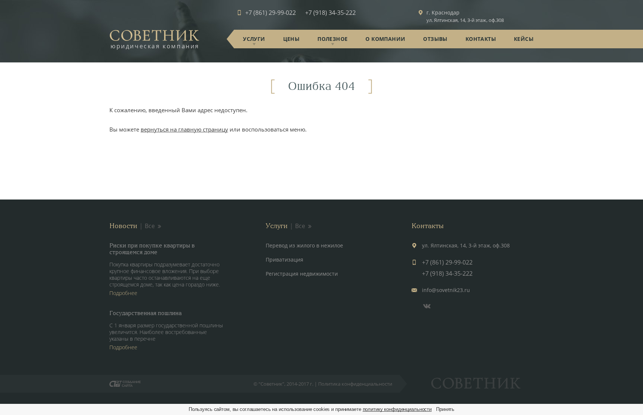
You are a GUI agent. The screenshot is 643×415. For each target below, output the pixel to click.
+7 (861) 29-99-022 (270, 12)
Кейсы (524, 38)
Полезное (332, 38)
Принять (445, 409)
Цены (291, 38)
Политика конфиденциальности (355, 384)
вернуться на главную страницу (184, 129)
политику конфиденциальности (397, 409)
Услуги (254, 38)
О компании (385, 38)
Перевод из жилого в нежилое (304, 245)
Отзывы (435, 38)
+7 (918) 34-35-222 (330, 12)
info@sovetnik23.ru (446, 290)
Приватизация (284, 259)
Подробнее (123, 292)
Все (150, 226)
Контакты (481, 38)
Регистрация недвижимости (302, 273)
